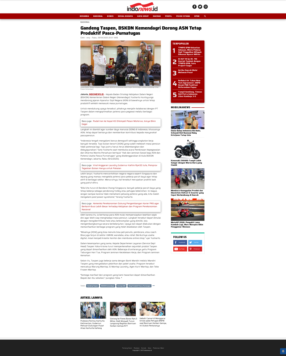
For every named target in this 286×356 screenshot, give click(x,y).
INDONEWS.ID (96, 94)
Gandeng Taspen (92, 286)
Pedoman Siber (158, 348)
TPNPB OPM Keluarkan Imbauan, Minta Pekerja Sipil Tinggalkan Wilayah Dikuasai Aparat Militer (190, 51)
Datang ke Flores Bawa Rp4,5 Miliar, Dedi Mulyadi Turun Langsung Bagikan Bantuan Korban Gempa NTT (123, 322)
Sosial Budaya (125, 16)
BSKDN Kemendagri (107, 286)
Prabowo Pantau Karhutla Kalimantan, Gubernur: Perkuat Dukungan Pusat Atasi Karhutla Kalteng (92, 324)
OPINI (197, 16)
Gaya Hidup (143, 16)
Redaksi (136, 348)
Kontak (143, 348)
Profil (168, 16)
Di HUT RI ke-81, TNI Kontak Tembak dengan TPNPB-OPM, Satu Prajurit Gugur (189, 62)
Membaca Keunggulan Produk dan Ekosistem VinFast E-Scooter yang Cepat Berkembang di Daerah (187, 193)
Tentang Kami (127, 348)
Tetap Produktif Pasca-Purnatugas (139, 286)
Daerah (157, 16)
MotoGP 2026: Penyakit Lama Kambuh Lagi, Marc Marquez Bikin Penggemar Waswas (187, 224)
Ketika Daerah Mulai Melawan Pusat (187, 71)
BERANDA (84, 16)
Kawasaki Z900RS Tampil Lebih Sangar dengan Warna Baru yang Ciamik (186, 163)
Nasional (98, 16)
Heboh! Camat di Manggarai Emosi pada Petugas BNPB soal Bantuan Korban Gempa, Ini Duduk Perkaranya (153, 322)
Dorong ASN (121, 286)
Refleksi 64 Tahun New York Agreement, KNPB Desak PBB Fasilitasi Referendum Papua (189, 84)
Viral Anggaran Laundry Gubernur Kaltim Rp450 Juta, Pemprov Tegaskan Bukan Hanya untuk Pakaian (119, 167)
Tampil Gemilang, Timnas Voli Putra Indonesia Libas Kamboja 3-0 (190, 94)
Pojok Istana (183, 16)
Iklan (149, 348)
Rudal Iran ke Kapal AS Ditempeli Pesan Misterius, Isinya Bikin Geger (119, 122)
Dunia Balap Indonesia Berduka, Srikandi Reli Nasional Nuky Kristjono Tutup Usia (186, 133)
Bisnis (110, 16)
